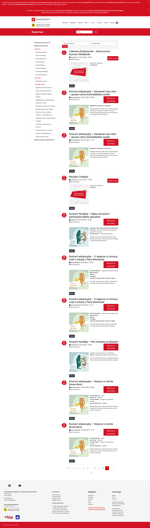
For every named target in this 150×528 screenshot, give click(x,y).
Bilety (86, 22)
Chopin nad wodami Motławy (43, 91)
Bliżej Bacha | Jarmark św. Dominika (45, 106)
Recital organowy (40, 62)
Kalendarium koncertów (41, 42)
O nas (92, 22)
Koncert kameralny (41, 55)
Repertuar (73, 22)
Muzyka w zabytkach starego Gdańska (44, 95)
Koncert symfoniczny (41, 52)
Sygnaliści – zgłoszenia (118, 515)
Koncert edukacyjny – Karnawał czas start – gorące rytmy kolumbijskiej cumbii (92, 93)
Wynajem (99, 22)
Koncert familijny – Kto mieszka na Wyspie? (93, 341)
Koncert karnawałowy (41, 75)
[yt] (20, 486)
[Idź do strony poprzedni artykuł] (72, 468)
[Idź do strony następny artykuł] (115, 468)
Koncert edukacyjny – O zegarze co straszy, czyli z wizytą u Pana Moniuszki (93, 258)
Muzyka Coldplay (78, 176)
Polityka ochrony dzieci (118, 512)
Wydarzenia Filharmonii (41, 46)
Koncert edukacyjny (41, 68)
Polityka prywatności (117, 510)
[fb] (9, 486)
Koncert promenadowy (42, 71)
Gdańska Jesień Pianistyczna (44, 87)
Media (113, 495)
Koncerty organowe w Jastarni (44, 130)
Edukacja (80, 22)
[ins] (14, 486)
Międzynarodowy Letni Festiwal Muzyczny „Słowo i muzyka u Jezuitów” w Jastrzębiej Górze (44, 112)
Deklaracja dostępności (118, 513)
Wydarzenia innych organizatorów (44, 140)
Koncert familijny (40, 65)
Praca (113, 497)
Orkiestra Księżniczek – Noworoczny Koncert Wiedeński (89, 53)
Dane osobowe (116, 508)
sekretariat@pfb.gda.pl (9, 500)
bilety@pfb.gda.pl (56, 500)
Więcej (72, 86)
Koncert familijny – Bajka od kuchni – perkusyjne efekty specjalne (90, 215)
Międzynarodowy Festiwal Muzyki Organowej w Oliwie (45, 101)
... (91, 468)
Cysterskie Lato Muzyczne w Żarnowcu (44, 125)
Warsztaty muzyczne (41, 81)
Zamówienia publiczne (118, 502)
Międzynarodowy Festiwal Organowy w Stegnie (46, 119)
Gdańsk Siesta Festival (42, 136)
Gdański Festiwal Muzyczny (43, 133)
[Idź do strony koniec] (91, 473)
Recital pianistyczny (41, 58)
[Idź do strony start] (68, 468)
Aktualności (65, 22)
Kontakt (106, 22)
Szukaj (95, 32)
